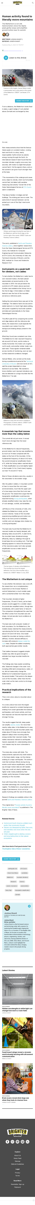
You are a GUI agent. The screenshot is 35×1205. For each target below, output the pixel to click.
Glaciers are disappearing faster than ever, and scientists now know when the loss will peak (18, 829)
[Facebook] (7, 1142)
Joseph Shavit (15, 41)
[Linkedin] (29, 906)
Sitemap (17, 1161)
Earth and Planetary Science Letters (19, 799)
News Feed (17, 1158)
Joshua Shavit (16, 39)
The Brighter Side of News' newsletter (16, 849)
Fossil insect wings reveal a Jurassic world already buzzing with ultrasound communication (17, 1054)
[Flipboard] (22, 1142)
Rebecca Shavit (6, 1058)
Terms (17, 1176)
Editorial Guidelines (17, 1164)
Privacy (17, 1173)
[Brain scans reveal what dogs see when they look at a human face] (17, 1078)
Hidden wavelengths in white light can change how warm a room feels (17, 1010)
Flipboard (17, 1187)
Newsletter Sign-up (17, 1184)
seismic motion (15, 725)
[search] (33, 3)
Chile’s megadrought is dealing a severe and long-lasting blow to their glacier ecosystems (17, 836)
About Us (17, 1155)
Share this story (22, 100)
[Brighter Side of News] (17, 3)
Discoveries (6, 1006)
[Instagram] (12, 1142)
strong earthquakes (20, 498)
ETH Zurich (27, 187)
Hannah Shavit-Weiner (9, 1102)
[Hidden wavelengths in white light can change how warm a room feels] (17, 989)
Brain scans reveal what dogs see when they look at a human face (15, 1099)
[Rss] (27, 1142)
